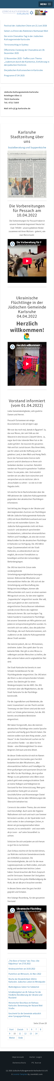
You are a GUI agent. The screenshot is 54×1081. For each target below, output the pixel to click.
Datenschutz (19, 1062)
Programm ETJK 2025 (14, 75)
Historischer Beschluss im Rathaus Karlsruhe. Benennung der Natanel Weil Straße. (25, 1005)
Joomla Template (20, 1074)
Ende (20, 1037)
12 (25, 1033)
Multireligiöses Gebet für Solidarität (23, 987)
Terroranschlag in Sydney (16, 44)
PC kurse (36, 1062)
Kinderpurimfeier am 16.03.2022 (21, 968)
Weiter (12, 1037)
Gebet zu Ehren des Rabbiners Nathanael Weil (26, 30)
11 (20, 1033)
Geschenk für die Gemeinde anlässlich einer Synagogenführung (24, 1015)
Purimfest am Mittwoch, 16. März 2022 (24, 974)
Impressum (18, 1057)
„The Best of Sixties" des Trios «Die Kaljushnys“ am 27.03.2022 (23, 962)
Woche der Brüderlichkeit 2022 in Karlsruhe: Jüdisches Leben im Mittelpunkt (26, 980)
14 (36, 1033)
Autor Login (35, 1057)
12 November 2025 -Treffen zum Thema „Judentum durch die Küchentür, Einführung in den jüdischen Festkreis (26, 61)
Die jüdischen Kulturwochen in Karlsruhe (23, 70)
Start (11, 1029)
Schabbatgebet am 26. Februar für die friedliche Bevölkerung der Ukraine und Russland (25, 995)
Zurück (20, 1029)
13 (31, 1033)
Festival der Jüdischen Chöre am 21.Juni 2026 (25, 25)
